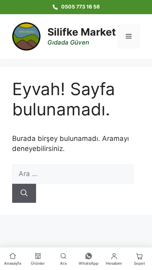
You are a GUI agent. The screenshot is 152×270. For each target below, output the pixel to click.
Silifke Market (81, 32)
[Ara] (24, 193)
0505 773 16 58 (80, 7)
